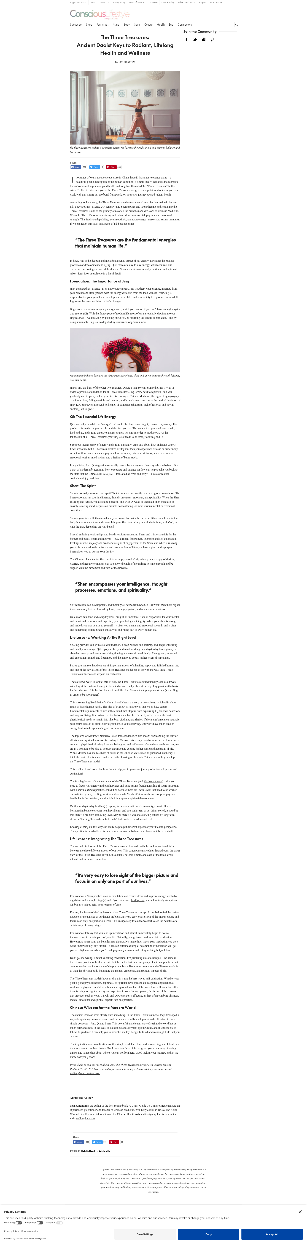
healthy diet (137, 900)
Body (126, 24)
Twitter (195, 39)
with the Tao (77, 526)
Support (202, 2)
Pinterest (212, 39)
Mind (116, 24)
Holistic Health (88, 1151)
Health (161, 24)
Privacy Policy (119, 2)
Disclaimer (153, 2)
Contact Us (104, 2)
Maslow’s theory (153, 781)
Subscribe (76, 24)
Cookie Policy (167, 2)
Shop (92, 2)
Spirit (137, 24)
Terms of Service (136, 2)
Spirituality (104, 1151)
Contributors (184, 24)
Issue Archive (216, 2)
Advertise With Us (186, 2)
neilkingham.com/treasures (85, 1073)
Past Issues (102, 24)
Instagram (203, 39)
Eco (171, 24)
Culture (148, 24)
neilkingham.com (85, 1118)
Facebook (186, 39)
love (116, 538)
